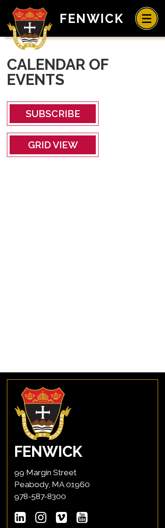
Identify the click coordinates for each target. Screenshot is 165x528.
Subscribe (53, 113)
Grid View (53, 145)
